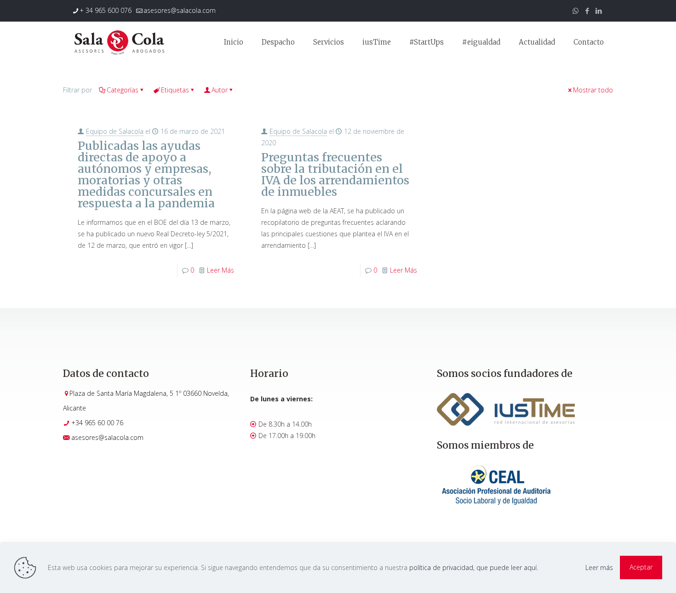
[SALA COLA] (119, 42)
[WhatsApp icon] (575, 10)
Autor (220, 90)
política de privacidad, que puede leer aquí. (473, 567)
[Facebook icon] (587, 10)
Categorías (122, 90)
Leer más (599, 567)
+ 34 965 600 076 (106, 10)
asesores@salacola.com (179, 10)
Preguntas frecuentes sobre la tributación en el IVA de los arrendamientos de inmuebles (335, 174)
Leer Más (220, 270)
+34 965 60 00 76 (97, 422)
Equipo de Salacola (114, 131)
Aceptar (641, 567)
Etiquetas (175, 90)
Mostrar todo (593, 90)
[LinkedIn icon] (598, 10)
